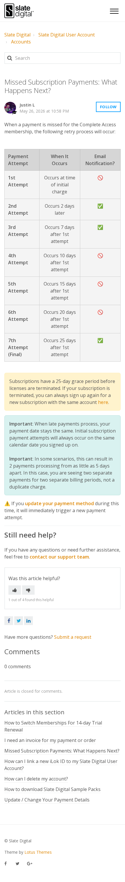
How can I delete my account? (36, 779)
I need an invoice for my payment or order (50, 740)
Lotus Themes (38, 852)
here (103, 402)
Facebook (8, 620)
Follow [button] (108, 106)
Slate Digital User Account (66, 35)
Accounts (21, 41)
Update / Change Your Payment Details (47, 800)
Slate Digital (17, 35)
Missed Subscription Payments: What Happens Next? (61, 751)
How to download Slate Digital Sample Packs (52, 789)
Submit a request (72, 637)
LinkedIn (28, 620)
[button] (114, 10)
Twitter (18, 620)
